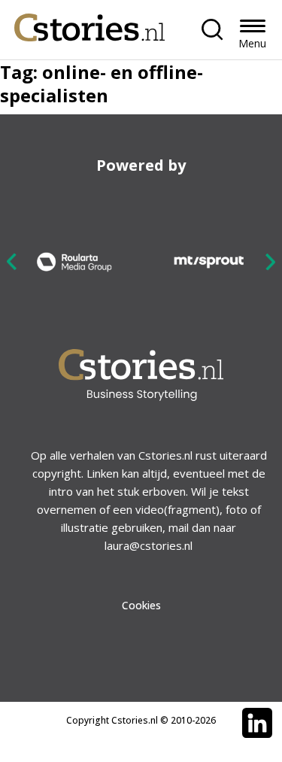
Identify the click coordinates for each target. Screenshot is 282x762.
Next (270, 261)
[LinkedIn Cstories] (257, 723)
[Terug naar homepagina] (89, 23)
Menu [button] (252, 43)
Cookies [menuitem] (141, 605)
